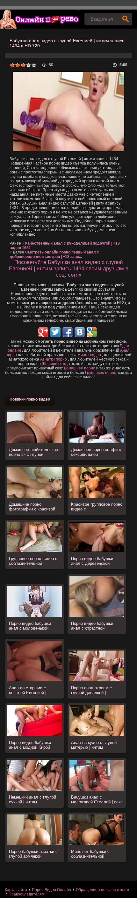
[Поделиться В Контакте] (80, 332)
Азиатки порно (53, 359)
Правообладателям (26, 894)
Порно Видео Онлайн (51, 890)
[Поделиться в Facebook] (67, 332)
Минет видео (89, 355)
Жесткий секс (54, 363)
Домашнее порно (79, 368)
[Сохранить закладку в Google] (92, 332)
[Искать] (125, 19)
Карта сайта (16, 890)
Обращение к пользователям (102, 890)
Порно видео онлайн (40, 19)
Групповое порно (100, 372)
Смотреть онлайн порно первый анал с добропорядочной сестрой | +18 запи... (54, 254)
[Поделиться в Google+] (43, 332)
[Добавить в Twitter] (55, 332)
